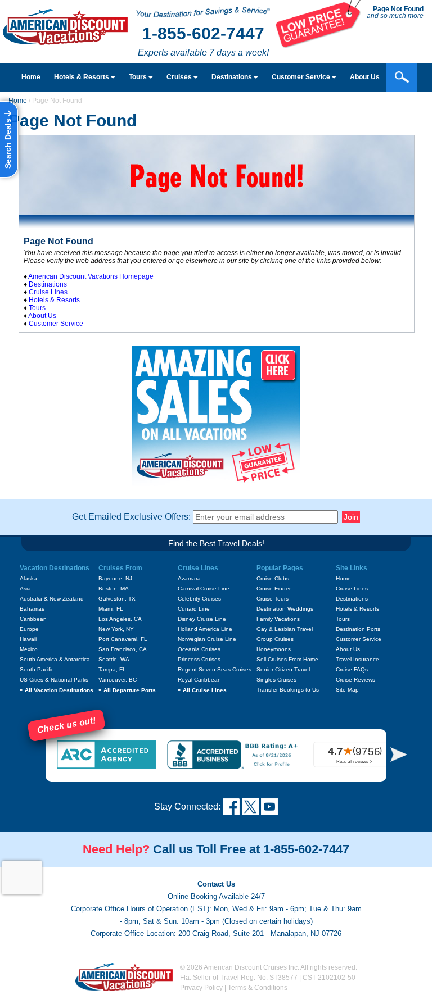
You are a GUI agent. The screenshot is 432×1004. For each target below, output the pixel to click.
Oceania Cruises (199, 649)
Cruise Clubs (272, 578)
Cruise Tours (272, 599)
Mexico (29, 649)
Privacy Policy (201, 988)
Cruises (180, 77)
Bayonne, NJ (115, 578)
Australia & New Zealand (52, 599)
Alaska (28, 578)
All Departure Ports (127, 690)
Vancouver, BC (117, 679)
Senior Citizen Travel (283, 669)
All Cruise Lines (202, 690)
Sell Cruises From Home (287, 659)
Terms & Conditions (257, 988)
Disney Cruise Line (202, 619)
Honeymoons (273, 649)
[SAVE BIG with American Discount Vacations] (318, 45)
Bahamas (32, 609)
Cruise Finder (273, 588)
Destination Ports (358, 629)
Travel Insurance (357, 659)
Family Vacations (278, 619)
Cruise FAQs (352, 669)
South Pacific (37, 669)
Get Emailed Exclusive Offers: (131, 516)
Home (30, 77)
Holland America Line (205, 629)
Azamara (189, 578)
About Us (365, 77)
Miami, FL (110, 609)
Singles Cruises (276, 679)
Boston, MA (113, 588)
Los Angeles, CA (120, 619)
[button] (398, 754)
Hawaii (28, 639)
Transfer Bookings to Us (287, 690)
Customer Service (302, 77)
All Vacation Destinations (56, 690)
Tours (138, 77)
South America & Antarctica (55, 659)
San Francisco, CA (122, 649)
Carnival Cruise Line (204, 588)
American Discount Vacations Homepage (91, 276)
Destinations (233, 77)
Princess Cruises (199, 659)
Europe (29, 629)
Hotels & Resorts (82, 77)
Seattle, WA (113, 659)
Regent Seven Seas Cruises (214, 669)
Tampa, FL (112, 669)
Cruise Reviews (355, 679)
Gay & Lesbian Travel (284, 629)
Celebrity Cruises (199, 599)
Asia (25, 588)
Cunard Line (194, 609)
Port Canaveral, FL (122, 639)
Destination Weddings (284, 609)
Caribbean (33, 619)
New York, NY (116, 629)
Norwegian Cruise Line (207, 639)
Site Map (347, 690)
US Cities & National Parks (54, 679)
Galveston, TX (117, 599)
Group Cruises (275, 639)
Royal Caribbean (199, 679)
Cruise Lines (48, 292)
